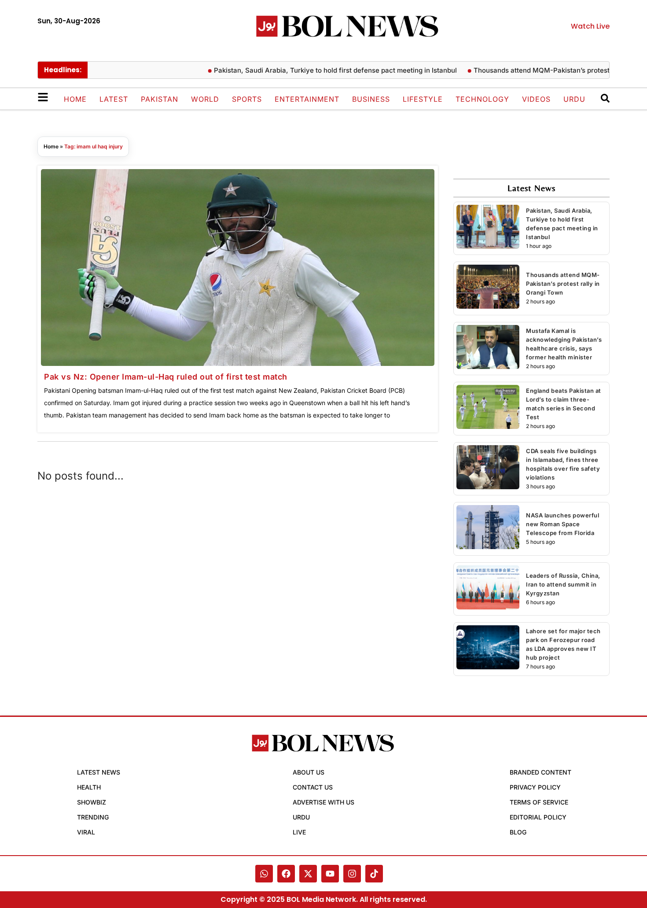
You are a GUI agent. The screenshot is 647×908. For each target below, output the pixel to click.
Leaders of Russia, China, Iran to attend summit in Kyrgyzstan (563, 584)
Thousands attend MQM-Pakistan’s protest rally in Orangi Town (563, 283)
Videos (536, 99)
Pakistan (159, 99)
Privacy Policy (535, 787)
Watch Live (590, 26)
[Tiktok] (374, 873)
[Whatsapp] (264, 873)
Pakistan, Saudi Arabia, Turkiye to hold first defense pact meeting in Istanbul (317, 70)
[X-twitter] (308, 873)
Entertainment (307, 99)
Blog (518, 832)
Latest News (98, 772)
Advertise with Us (323, 802)
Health (89, 787)
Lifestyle (423, 99)
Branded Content (540, 772)
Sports (247, 99)
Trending (93, 817)
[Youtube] (330, 873)
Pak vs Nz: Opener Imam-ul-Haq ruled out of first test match (165, 376)
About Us (308, 772)
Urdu (574, 99)
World (205, 99)
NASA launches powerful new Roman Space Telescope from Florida (562, 524)
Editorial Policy (538, 817)
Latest (113, 99)
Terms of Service (539, 802)
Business (371, 99)
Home (75, 99)
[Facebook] (286, 873)
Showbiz (91, 802)
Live (299, 832)
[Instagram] (352, 873)
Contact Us (313, 787)
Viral (86, 832)
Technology (482, 99)
